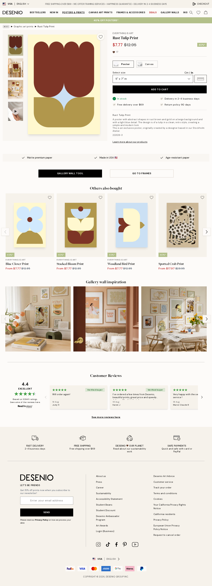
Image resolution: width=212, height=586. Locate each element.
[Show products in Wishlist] (198, 13)
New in (54, 12)
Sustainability (103, 493)
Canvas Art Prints (100, 12)
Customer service (163, 482)
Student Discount (105, 510)
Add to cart (159, 89)
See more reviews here (106, 417)
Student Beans (104, 504)
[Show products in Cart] (205, 13)
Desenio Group (115, 576)
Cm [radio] (186, 72)
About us (101, 476)
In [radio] (192, 72)
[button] (200, 79)
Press (99, 482)
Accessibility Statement (109, 499)
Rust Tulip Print (46, 26)
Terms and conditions (165, 493)
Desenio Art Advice (164, 476)
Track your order (163, 487)
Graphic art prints (23, 26)
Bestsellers (38, 12)
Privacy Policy (41, 520)
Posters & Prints (73, 12)
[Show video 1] (15, 111)
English (21, 3)
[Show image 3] (15, 89)
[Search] (191, 12)
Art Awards (102, 525)
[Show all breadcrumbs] (6, 26)
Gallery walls (170, 12)
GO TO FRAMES (141, 173)
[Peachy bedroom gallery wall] (106, 319)
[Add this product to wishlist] (101, 36)
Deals (153, 12)
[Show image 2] (15, 67)
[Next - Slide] (207, 232)
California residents (164, 514)
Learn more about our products (130, 141)
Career (100, 487)
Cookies (158, 499)
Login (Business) (105, 531)
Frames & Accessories (130, 12)
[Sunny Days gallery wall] (174, 319)
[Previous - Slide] (5, 232)
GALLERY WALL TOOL (70, 173)
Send (46, 512)
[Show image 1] (15, 45)
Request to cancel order (167, 535)
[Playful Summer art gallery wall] (38, 319)
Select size (119, 72)
